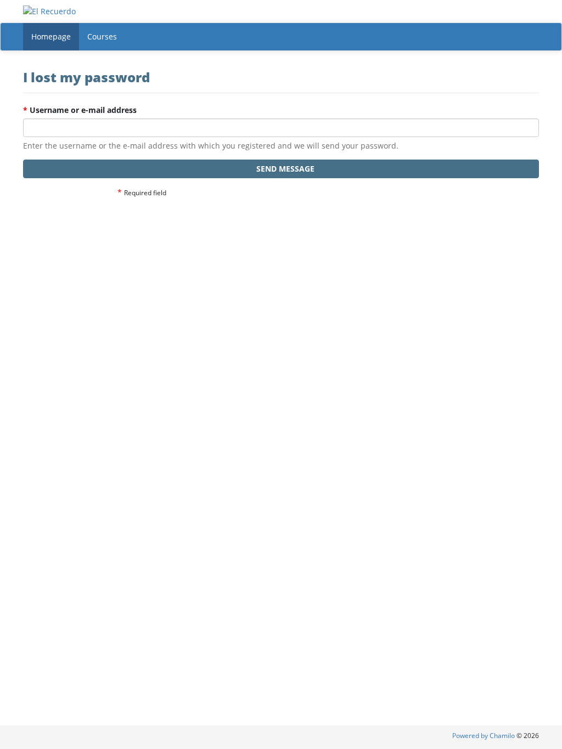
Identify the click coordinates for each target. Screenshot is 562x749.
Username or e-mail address (80, 110)
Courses (102, 36)
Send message (284, 168)
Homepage (51, 36)
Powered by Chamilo (484, 735)
